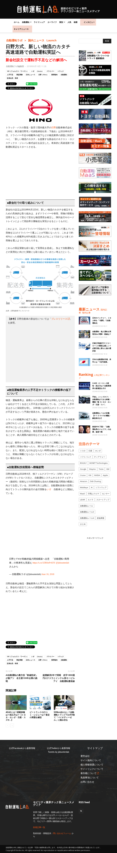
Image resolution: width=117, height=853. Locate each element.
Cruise (83, 475)
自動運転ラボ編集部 (15, 66)
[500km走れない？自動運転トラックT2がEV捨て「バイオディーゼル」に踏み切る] (64, 702)
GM (107, 469)
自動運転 (25, 22)
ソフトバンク (85, 457)
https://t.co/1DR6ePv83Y (44, 562)
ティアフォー (99, 457)
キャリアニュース (21, 29)
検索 (75, 22)
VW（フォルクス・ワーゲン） (17, 71)
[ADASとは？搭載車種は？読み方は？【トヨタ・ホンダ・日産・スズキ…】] (16, 702)
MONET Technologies (98, 463)
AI (91, 487)
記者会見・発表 (12, 78)
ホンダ (98, 450)
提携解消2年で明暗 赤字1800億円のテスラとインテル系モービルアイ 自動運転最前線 (59, 678)
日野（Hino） (43, 74)
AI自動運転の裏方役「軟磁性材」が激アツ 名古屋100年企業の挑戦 (22, 678)
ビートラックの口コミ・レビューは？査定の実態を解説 (40, 715)
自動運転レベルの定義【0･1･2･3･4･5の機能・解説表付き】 (101, 415)
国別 (61, 22)
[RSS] (81, 811)
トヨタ (83, 450)
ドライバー (50, 71)
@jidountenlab (62, 562)
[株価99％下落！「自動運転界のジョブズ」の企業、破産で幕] (84, 429)
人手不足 (10, 74)
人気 (69, 22)
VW (89, 475)
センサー (105, 493)
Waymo (92, 469)
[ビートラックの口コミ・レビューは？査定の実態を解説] (40, 702)
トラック (61, 71)
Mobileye (84, 487)
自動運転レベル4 (87, 518)
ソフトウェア (101, 487)
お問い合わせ (87, 782)
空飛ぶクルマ (93, 493)
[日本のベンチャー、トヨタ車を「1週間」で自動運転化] (84, 321)
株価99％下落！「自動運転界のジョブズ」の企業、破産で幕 (101, 429)
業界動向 (54, 74)
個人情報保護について (91, 764)
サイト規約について (90, 760)
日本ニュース (30, 74)
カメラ (90, 499)
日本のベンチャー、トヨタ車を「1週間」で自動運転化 (101, 320)
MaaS (82, 493)
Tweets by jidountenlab (58, 752)
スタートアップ (102, 499)
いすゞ (50, 489)
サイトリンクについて (91, 769)
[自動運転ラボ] (58, 9)
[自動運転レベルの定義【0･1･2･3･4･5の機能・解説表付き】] (84, 416)
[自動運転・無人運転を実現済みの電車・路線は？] (84, 334)
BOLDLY (83, 463)
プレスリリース (59, 319)
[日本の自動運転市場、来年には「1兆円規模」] (84, 362)
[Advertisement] (40, 173)
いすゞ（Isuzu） (37, 71)
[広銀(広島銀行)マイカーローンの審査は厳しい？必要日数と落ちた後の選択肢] (84, 346)
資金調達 (100, 518)
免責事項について (89, 777)
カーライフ (52, 22)
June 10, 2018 (48, 574)
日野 (53, 127)
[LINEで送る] (31, 84)
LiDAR (82, 499)
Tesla (101, 469)
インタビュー (89, 22)
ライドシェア (39, 22)
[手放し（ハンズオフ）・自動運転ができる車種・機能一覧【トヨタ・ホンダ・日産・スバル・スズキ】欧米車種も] (84, 399)
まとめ (83, 524)
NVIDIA (97, 475)
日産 (90, 450)
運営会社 (85, 756)
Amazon (83, 481)
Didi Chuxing (95, 481)
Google (83, 469)
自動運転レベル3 (87, 512)
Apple (105, 475)
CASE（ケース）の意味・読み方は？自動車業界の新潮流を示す (101, 385)
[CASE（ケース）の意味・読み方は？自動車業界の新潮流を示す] (84, 386)
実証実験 (19, 74)
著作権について (88, 773)
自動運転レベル (86, 506)
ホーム (16, 22)
